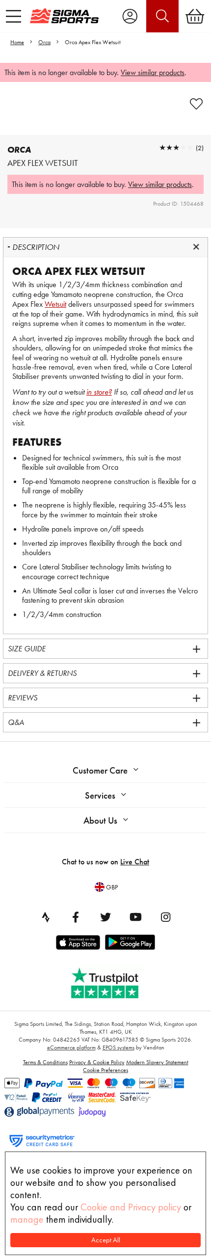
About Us (100, 820)
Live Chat (134, 862)
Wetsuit (55, 304)
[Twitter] (105, 917)
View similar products (153, 72)
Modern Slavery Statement (157, 1062)
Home (17, 42)
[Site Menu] (13, 16)
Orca (44, 42)
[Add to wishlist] (196, 104)
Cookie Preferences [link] (105, 1070)
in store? (99, 392)
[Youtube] (135, 917)
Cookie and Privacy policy (130, 1207)
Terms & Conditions (45, 1062)
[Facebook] (75, 917)
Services (100, 795)
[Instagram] (165, 917)
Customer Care (100, 770)
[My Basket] (195, 16)
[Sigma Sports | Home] (64, 15)
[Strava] (45, 917)
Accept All (105, 1240)
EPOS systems (118, 1047)
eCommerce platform (71, 1047)
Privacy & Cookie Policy (97, 1062)
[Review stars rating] (176, 147)
